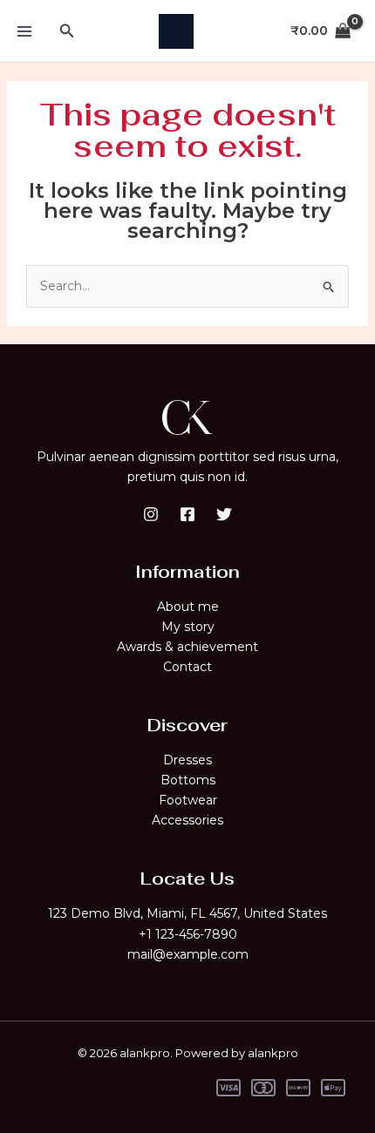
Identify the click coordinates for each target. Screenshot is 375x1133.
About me (188, 606)
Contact (187, 667)
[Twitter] (224, 514)
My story (188, 626)
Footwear (188, 800)
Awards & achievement (187, 647)
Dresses (187, 760)
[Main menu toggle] (24, 31)
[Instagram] (151, 514)
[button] (67, 31)
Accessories (187, 820)
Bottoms (187, 780)
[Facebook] (187, 514)
